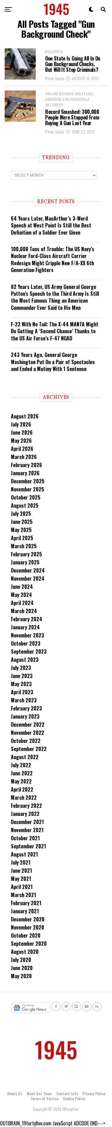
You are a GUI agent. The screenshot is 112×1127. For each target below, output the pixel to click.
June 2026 (22, 432)
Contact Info (67, 1093)
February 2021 (26, 903)
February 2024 (26, 619)
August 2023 (25, 659)
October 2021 (25, 838)
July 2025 (21, 513)
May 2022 (21, 781)
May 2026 (21, 440)
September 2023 (29, 651)
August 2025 (25, 505)
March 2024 (24, 611)
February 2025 (26, 554)
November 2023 (27, 635)
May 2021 (21, 878)
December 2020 (27, 919)
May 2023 (21, 684)
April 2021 (22, 886)
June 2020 (22, 968)
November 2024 (27, 578)
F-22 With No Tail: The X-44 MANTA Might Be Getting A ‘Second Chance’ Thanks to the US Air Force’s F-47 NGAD (54, 331)
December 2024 (28, 570)
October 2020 (25, 935)
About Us (14, 1093)
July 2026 (21, 424)
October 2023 (25, 643)
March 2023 (24, 700)
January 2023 (25, 716)
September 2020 (29, 943)
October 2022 (25, 740)
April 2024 (22, 603)
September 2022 (29, 749)
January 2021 (25, 911)
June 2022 (22, 773)
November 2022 (27, 732)
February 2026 (26, 465)
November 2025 (27, 489)
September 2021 (28, 846)
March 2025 (24, 546)
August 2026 (25, 416)
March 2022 (24, 797)
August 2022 (25, 757)
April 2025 (22, 538)
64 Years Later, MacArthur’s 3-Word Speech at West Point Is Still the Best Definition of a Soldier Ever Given (51, 225)
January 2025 (25, 562)
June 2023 (22, 676)
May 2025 (21, 530)
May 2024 (21, 594)
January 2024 (25, 627)
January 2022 (25, 813)
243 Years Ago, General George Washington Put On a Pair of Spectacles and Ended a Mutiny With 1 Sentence (53, 362)
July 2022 (21, 765)
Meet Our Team (39, 1093)
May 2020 (21, 976)
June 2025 (22, 521)
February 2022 (26, 805)
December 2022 (27, 724)
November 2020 (27, 927)
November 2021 (27, 830)
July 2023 (21, 667)
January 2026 (25, 473)
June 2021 (21, 870)
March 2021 (23, 895)
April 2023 (22, 692)
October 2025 (25, 497)
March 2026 (24, 457)
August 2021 (24, 854)
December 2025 (27, 481)
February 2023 (26, 708)
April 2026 (22, 448)
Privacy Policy (93, 1093)
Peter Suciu (54, 78)
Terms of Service (44, 1098)
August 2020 (25, 951)
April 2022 (22, 789)
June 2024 (22, 586)
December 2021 (27, 822)
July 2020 (21, 960)
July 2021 (20, 862)
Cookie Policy (74, 1098)
